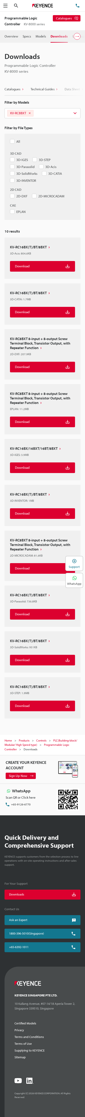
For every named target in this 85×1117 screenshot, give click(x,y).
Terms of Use (23, 1044)
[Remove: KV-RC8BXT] (29, 113)
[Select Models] (42, 113)
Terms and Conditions (29, 1037)
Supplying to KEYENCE (30, 1050)
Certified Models (25, 1023)
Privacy (19, 1030)
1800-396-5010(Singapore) (26, 933)
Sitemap (20, 1057)
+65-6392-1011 (19, 947)
